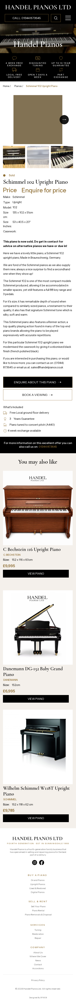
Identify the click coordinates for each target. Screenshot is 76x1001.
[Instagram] (34, 862)
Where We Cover (38, 956)
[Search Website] (56, 18)
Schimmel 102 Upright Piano (42, 86)
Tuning (37, 929)
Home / (7, 86)
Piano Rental (38, 910)
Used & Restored (37, 888)
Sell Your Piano (38, 906)
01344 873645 (48, 446)
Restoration (38, 934)
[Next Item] (64, 119)
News (38, 960)
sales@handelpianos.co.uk (47, 367)
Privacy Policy (38, 980)
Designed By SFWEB (38, 997)
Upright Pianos (37, 884)
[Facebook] (41, 862)
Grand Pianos (37, 880)
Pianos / (18, 86)
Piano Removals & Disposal (38, 914)
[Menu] (68, 18)
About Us (38, 952)
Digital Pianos (37, 892)
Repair (38, 938)
